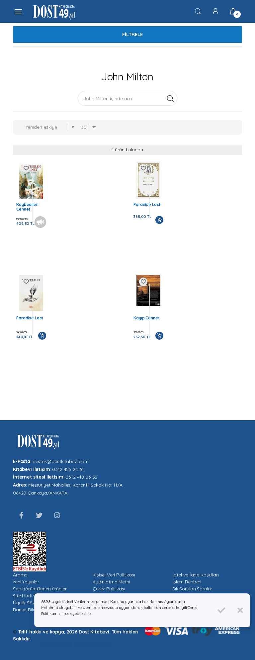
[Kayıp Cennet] (148, 290)
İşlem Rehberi (186, 582)
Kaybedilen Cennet (27, 207)
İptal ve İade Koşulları (195, 575)
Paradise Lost (146, 204)
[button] (198, 11)
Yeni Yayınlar (26, 582)
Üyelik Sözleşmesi (32, 603)
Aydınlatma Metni (111, 582)
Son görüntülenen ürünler (40, 589)
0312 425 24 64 (68, 469)
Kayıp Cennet (146, 318)
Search (170, 98)
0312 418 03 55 (81, 477)
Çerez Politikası (109, 589)
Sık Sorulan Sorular (192, 589)
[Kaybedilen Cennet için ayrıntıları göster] (31, 180)
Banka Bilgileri (28, 610)
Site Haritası (26, 596)
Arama (20, 575)
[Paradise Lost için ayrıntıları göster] (148, 180)
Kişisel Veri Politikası (114, 575)
